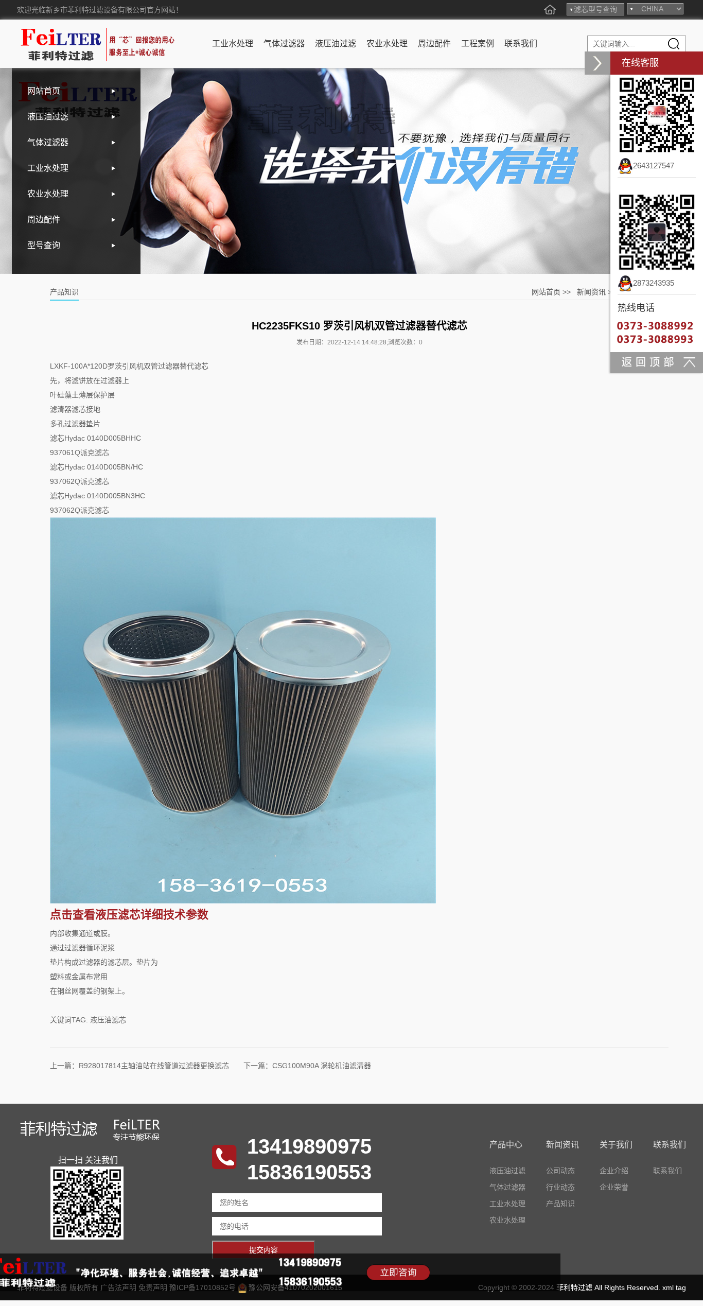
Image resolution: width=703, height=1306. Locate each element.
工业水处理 (232, 43)
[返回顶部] (656, 362)
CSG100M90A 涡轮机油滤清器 (321, 1065)
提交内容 (263, 1250)
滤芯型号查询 (595, 9)
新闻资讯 (591, 292)
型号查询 (43, 245)
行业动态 (560, 1187)
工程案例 (477, 43)
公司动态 (560, 1170)
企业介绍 (614, 1170)
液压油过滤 (335, 43)
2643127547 (653, 165)
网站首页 (43, 90)
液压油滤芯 (108, 1020)
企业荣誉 (614, 1187)
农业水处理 (387, 43)
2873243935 (653, 282)
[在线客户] (597, 63)
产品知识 (560, 1203)
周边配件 (434, 43)
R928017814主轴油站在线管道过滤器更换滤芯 (154, 1065)
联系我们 (520, 43)
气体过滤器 (284, 43)
